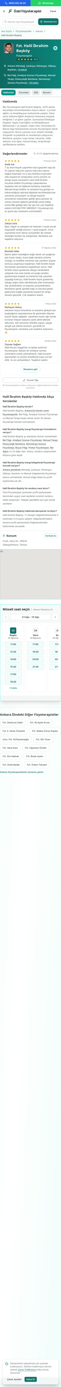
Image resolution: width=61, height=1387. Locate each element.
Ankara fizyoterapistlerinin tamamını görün (21, 772)
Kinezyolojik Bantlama (26, 79)
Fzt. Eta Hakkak (11, 756)
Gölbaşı (52, 66)
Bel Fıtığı (12, 75)
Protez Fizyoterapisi (38, 447)
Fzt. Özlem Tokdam (37, 764)
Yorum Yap (32, 380)
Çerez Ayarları (14, 1379)
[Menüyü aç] (4, 11)
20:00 (35, 659)
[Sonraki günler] (55, 617)
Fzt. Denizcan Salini (13, 722)
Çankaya (30, 66)
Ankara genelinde (12, 469)
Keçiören (12, 69)
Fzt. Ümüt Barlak (11, 764)
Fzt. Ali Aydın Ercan (40, 722)
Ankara (39, 31)
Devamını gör (30, 369)
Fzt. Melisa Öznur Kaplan (45, 731)
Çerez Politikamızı (27, 1369)
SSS (36, 92)
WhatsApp (47, 3)
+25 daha (33, 82)
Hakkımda (8, 92)
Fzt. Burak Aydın (34, 756)
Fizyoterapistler (24, 31)
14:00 (13, 659)
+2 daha (13, 688)
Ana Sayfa (6, 31)
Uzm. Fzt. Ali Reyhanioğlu (16, 739)
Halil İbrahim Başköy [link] (11, 35)
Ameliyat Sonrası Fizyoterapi (32, 75)
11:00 (13, 644)
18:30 (13, 681)
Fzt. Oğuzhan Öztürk (35, 747)
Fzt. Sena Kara (10, 747)
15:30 (13, 666)
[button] (55, 48)
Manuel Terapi (50, 440)
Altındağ (20, 66)
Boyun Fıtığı (21, 447)
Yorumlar (24, 92)
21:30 (35, 666)
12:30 (13, 651)
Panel (53, 11)
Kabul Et (30, 1379)
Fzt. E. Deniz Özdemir (14, 731)
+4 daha (22, 69)
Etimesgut (41, 66)
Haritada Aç (50, 536)
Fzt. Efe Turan (43, 739)
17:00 (13, 674)
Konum (47, 92)
